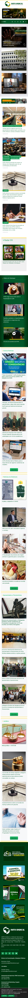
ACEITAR (4, 995)
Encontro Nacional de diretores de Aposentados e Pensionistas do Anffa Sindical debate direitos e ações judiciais (13, 651)
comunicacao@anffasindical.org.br (10, 963)
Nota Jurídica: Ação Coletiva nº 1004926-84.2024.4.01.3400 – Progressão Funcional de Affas (11, 831)
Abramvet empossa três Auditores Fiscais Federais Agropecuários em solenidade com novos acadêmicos (12, 434)
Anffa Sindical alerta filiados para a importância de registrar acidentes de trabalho (13, 462)
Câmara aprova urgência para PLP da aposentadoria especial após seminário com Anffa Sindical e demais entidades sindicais (14, 130)
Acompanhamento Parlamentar (12, 126)
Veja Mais (14, 469)
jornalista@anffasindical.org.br (9, 971)
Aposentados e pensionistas (11, 159)
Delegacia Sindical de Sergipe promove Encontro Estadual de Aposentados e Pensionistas (13, 707)
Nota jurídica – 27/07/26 (9, 745)
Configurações (17, 993)
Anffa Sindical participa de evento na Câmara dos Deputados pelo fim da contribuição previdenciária (12, 164)
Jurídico (5, 190)
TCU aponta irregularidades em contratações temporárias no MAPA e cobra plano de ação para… (13, 67)
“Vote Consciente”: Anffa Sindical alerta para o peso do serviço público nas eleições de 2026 (13, 376)
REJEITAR (11, 995)
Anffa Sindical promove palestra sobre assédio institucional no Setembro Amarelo (12, 43)
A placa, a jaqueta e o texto (10, 501)
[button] (26, 22)
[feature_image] (14, 252)
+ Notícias (6, 156)
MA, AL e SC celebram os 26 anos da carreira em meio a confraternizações (12, 262)
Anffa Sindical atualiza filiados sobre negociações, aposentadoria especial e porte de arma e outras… (13, 90)
